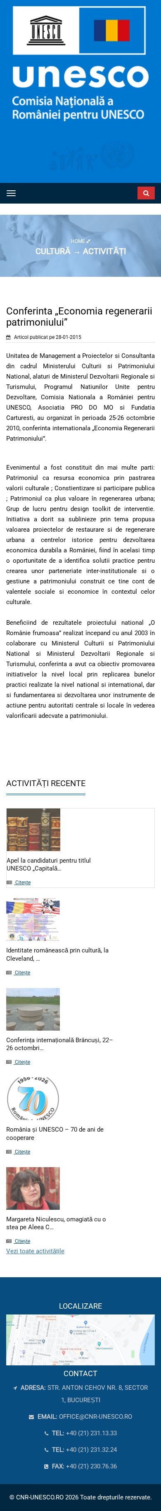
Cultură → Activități (81, 251)
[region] (80, 1333)
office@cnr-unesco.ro (95, 1416)
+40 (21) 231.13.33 (83, 1433)
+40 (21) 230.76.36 (83, 1466)
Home (78, 241)
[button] (134, 191)
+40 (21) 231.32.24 (83, 1449)
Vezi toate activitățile (35, 1251)
